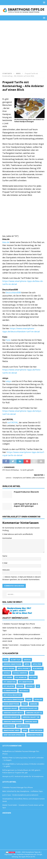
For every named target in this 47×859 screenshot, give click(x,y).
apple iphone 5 (24, 668)
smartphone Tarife (11, 730)
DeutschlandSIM (13, 292)
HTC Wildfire (9, 686)
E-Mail (4, 563)
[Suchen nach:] (24, 594)
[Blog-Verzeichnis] (10, 852)
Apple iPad (37, 664)
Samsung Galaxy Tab (31, 717)
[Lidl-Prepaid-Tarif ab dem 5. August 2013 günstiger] (7, 506)
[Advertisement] (23, 47)
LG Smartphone (10, 691)
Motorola (24, 691)
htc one (33, 677)
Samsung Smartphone (13, 722)
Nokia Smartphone (11, 704)
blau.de (5, 242)
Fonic (8, 340)
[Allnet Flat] (17, 613)
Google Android (20, 673)
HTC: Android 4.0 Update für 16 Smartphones (27, 776)
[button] (43, 2)
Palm (25, 704)
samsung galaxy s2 (34, 713)
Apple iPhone (9, 668)
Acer (5, 660)
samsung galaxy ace (28, 708)
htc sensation (10, 682)
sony (25, 730)
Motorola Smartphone (13, 700)
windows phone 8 (34, 735)
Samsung (33, 704)
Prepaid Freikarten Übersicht (26, 492)
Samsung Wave (31, 722)
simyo (8, 381)
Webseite (6, 570)
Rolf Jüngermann (8, 770)
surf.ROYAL (12, 422)
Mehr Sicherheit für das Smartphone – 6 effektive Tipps (22, 791)
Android (27, 660)
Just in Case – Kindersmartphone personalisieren (21, 634)
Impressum (8, 854)
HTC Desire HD (20, 677)
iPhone (20, 686)
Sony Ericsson (36, 730)
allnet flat (15, 660)
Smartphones (23, 726)
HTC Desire (8, 677)
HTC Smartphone (26, 682)
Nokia (28, 700)
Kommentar (7, 538)
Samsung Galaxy (10, 708)
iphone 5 (30, 686)
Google (7, 673)
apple (27, 664)
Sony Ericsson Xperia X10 (14, 735)
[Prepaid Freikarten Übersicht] (7, 494)
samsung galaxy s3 (11, 717)
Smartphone (9, 726)
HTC (31, 673)
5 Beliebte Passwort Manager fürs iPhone (18, 624)
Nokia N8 (38, 700)
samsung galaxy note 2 (13, 713)
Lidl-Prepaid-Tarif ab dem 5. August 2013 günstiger (26, 505)
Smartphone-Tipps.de (32, 852)
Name (4, 556)
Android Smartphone (12, 664)
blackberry (37, 668)
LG (38, 686)
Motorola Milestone (12, 695)
